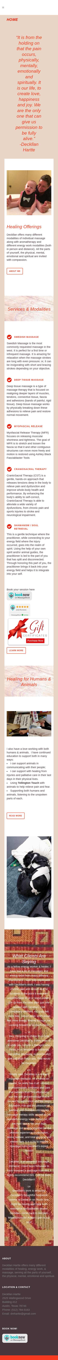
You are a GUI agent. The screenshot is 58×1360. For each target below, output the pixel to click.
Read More (15, 816)
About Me (15, 271)
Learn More (16, 650)
